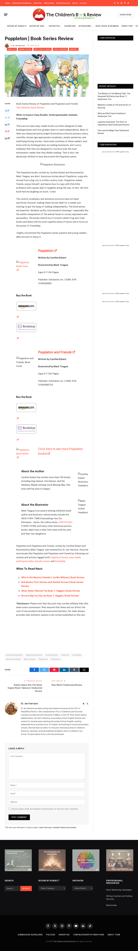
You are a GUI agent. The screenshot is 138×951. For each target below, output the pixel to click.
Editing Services (63, 3)
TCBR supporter (120, 152)
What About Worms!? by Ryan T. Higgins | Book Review (50, 590)
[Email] (7, 138)
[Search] (133, 3)
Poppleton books (59, 557)
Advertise (38, 3)
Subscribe (126, 15)
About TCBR (114, 935)
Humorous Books (13, 659)
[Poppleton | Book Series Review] (47, 96)
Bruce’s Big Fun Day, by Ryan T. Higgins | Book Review (50, 595)
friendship (60, 561)
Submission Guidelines (21, 3)
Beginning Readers (34, 655)
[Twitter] (7, 117)
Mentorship (49, 3)
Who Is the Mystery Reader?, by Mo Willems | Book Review (52, 577)
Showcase (70, 26)
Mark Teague (29, 659)
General (73, 49)
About (75, 3)
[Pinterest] (7, 131)
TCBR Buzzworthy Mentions (88, 935)
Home (7, 3)
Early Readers (60, 49)
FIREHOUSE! (65, 522)
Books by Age (37, 26)
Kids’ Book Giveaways (107, 26)
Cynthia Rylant (52, 655)
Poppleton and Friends (55, 352)
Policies (50, 935)
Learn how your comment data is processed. (57, 827)
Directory (127, 26)
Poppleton (45, 251)
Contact (83, 3)
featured (65, 655)
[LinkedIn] (7, 124)
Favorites (54, 26)
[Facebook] (7, 111)
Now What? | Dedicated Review (67, 685)
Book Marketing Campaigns (119, 890)
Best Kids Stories (42, 49)
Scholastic (55, 659)
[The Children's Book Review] (69, 14)
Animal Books (25, 49)
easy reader (75, 557)
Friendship (76, 655)
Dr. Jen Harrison (19, 46)
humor (46, 561)
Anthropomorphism (14, 655)
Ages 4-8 (12, 49)
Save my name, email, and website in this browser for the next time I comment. (44, 809)
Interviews (85, 26)
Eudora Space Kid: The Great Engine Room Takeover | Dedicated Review (25, 688)
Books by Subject (17, 26)
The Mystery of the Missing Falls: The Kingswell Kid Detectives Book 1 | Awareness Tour (114, 96)
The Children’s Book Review (30, 107)
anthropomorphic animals (29, 561)
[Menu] (6, 15)
